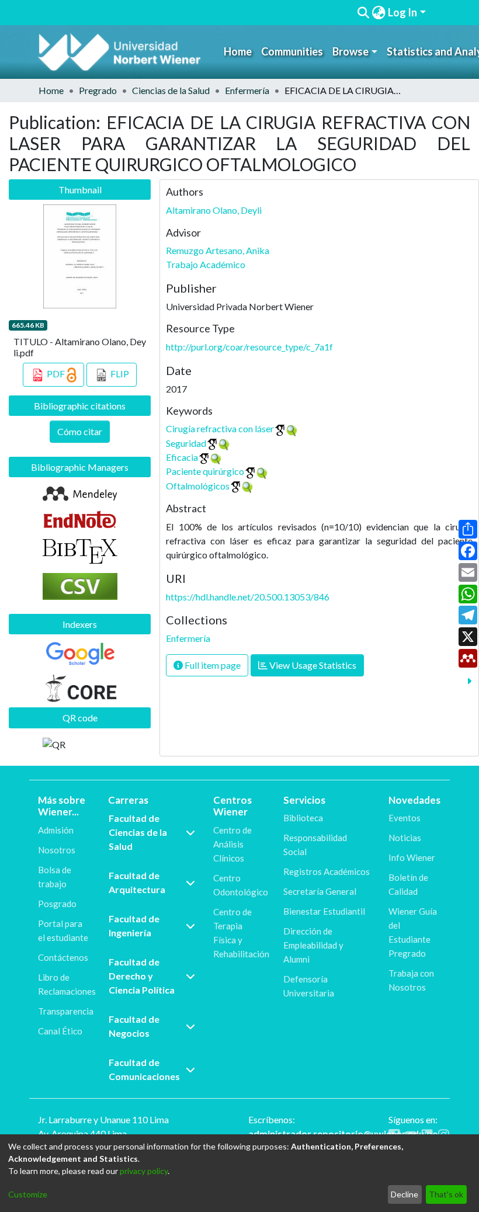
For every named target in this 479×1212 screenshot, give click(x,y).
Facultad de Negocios (134, 1026)
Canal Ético (60, 1031)
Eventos (404, 817)
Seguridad (186, 443)
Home (238, 51)
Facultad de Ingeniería (134, 925)
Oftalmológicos (198, 485)
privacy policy (144, 1171)
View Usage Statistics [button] (312, 665)
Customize (27, 1194)
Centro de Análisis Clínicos (232, 844)
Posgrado (57, 903)
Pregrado (98, 90)
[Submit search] (363, 13)
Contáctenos (63, 957)
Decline (404, 1194)
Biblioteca (303, 817)
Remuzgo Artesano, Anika (217, 250)
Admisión (56, 830)
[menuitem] (378, 12)
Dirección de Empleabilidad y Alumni (313, 945)
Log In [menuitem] (402, 12)
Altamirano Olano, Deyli (214, 210)
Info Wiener (411, 857)
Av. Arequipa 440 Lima (82, 1133)
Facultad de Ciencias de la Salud (138, 832)
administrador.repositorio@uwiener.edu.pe (343, 1133)
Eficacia (182, 457)
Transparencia (65, 1011)
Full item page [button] (212, 665)
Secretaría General (319, 891)
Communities (292, 51)
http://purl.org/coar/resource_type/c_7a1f (249, 346)
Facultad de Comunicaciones (144, 1069)
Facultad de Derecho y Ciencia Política (142, 975)
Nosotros (56, 850)
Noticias (404, 837)
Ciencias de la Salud (171, 90)
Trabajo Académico (205, 264)
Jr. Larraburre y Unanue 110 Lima (103, 1119)
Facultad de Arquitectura (137, 882)
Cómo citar (79, 431)
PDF (56, 373)
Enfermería (247, 90)
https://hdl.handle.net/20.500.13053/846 (247, 596)
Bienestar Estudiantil (324, 911)
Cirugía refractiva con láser (220, 428)
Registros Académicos (326, 871)
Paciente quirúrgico (205, 471)
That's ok (446, 1194)
